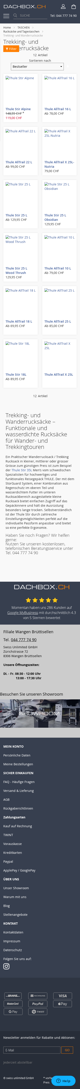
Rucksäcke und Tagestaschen (21, 31)
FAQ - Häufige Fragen (19, 782)
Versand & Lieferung (18, 791)
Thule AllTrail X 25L (58, 374)
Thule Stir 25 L (16, 215)
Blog (6, 906)
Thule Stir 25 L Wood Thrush (16, 270)
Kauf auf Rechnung (17, 826)
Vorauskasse (12, 844)
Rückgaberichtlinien (18, 808)
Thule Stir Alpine (18, 109)
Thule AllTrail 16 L (57, 109)
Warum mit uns (14, 897)
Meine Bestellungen (18, 764)
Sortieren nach (40, 60)
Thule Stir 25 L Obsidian (55, 217)
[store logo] (24, 6)
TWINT (8, 835)
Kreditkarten (12, 852)
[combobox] (30, 15)
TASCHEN (24, 27)
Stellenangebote (15, 914)
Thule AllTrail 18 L (19, 321)
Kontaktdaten (13, 932)
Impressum (11, 941)
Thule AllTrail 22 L (19, 162)
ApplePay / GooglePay (19, 870)
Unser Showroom (16, 888)
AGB (6, 799)
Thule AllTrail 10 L (57, 268)
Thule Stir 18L (16, 374)
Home (7, 27)
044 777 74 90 (23, 639)
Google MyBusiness (22, 612)
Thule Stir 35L (22, 470)
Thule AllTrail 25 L (57, 321)
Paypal (8, 861)
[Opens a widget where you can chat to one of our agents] (63, 1081)
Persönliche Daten (16, 755)
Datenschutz (12, 950)
